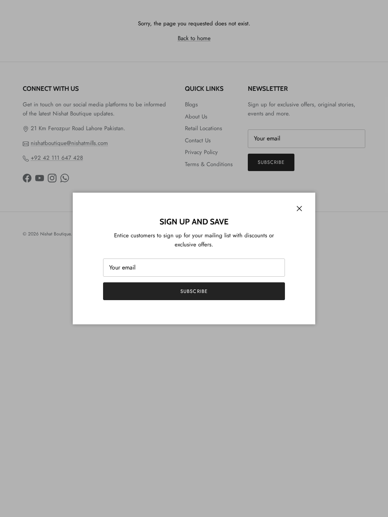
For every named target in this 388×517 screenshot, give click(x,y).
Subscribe (193, 291)
